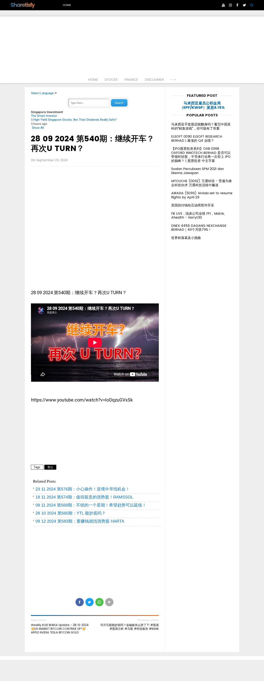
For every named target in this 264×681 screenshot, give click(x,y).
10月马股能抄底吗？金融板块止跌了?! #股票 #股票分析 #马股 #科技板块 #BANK (129, 627)
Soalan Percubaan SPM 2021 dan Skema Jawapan (197, 170)
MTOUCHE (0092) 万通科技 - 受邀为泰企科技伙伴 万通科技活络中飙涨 (201, 183)
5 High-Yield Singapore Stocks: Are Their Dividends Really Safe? (74, 120)
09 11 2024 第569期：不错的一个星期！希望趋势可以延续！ (90, 505)
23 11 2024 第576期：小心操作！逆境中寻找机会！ (82, 489)
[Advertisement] (132, 45)
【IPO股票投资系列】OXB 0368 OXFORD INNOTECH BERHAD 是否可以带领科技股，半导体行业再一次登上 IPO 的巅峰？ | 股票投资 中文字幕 (201, 154)
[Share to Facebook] (79, 602)
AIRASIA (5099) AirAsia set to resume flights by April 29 (201, 195)
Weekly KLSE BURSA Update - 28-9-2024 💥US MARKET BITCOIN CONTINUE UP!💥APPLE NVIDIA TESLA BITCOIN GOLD (60, 628)
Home (67, 5)
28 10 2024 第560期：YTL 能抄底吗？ (70, 513)
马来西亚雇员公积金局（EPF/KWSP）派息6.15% (202, 105)
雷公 (50, 467)
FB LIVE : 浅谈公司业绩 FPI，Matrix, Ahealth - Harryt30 (198, 215)
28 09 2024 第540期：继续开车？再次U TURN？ (92, 143)
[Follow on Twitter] (244, 5)
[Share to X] (89, 602)
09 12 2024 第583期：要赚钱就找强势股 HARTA (79, 521)
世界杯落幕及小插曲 (186, 237)
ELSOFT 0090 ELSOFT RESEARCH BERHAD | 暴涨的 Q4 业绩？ (196, 138)
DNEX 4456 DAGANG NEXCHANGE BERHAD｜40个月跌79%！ (198, 227)
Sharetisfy (22, 5)
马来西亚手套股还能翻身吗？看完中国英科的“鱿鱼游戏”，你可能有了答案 (201, 126)
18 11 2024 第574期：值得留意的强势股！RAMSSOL (84, 497)
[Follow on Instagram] (230, 5)
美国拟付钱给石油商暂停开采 (192, 205)
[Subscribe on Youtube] (223, 5)
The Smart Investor (44, 116)
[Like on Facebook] (237, 5)
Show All (38, 128)
